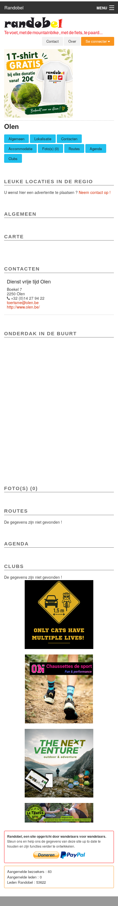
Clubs (13, 158)
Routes (74, 148)
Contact (52, 41)
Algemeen (16, 138)
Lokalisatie (42, 138)
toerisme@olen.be (23, 302)
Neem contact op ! (95, 192)
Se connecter (97, 41)
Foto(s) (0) (50, 148)
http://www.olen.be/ (23, 307)
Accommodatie (20, 148)
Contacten (69, 138)
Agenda (96, 148)
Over (72, 41)
